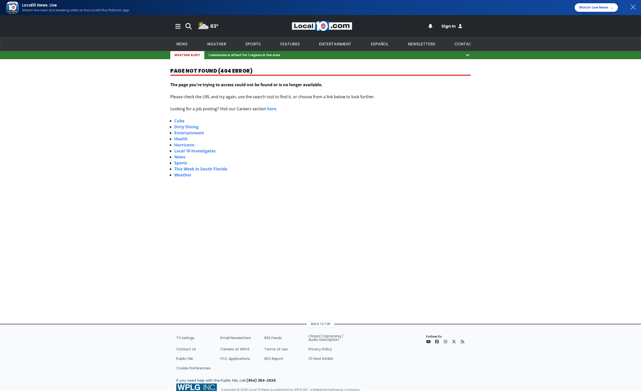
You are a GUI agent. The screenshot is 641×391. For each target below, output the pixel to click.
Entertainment (335, 44)
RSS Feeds (273, 338)
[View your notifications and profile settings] (430, 26)
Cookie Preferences (193, 368)
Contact (464, 44)
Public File (184, 358)
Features (290, 44)
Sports (253, 44)
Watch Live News (596, 7)
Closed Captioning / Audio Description (326, 337)
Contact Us (186, 349)
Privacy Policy (320, 349)
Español (379, 44)
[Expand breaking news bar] (467, 55)
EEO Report (273, 358)
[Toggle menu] (178, 26)
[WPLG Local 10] (322, 26)
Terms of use (276, 349)
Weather (216, 44)
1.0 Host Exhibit (320, 358)
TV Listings (185, 338)
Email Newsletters (235, 338)
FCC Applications (235, 358)
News (182, 44)
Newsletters (421, 44)
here (271, 109)
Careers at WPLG (235, 349)
